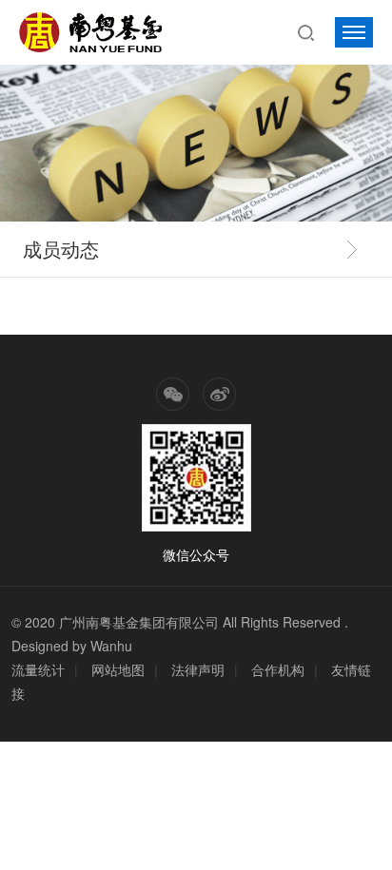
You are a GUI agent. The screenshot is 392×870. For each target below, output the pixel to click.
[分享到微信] (172, 394)
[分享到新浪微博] (219, 394)
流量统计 (38, 669)
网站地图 (118, 669)
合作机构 (277, 669)
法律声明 (198, 669)
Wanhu (111, 645)
